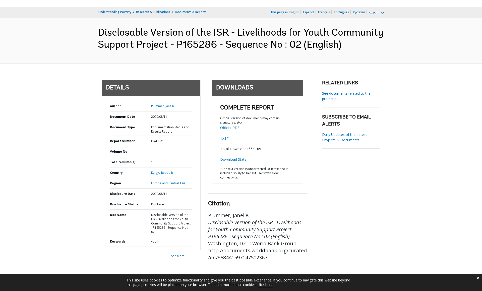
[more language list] (382, 13)
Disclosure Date (123, 194)
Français (324, 12)
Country (116, 172)
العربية (373, 12)
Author (115, 106)
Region (115, 183)
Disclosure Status (124, 204)
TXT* (224, 138)
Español (308, 12)
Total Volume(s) (122, 162)
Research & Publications (153, 12)
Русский (359, 12)
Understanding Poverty (114, 12)
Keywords (118, 241)
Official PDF (229, 127)
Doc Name (118, 215)
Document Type (122, 127)
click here (265, 284)
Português (341, 12)
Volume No (118, 151)
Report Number (122, 141)
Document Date (122, 116)
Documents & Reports (191, 12)
